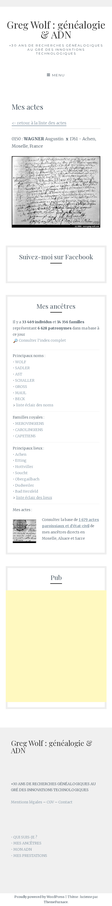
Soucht (21, 473)
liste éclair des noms (34, 405)
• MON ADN (21, 849)
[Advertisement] (56, 646)
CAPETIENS (25, 436)
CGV (50, 802)
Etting (21, 460)
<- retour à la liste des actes (39, 122)
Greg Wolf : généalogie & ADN (56, 29)
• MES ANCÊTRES (26, 843)
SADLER (22, 368)
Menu (58, 75)
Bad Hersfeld (26, 491)
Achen (20, 454)
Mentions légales (26, 802)
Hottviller (24, 466)
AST (18, 374)
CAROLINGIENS (29, 429)
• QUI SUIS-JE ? (24, 837)
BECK (20, 398)
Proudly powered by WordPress (39, 897)
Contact (65, 802)
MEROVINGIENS (29, 423)
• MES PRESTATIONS (29, 855)
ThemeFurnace (56, 902)
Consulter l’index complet (42, 340)
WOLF (20, 362)
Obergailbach (27, 479)
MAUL (20, 393)
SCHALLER (24, 380)
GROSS (21, 386)
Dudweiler (24, 485)
